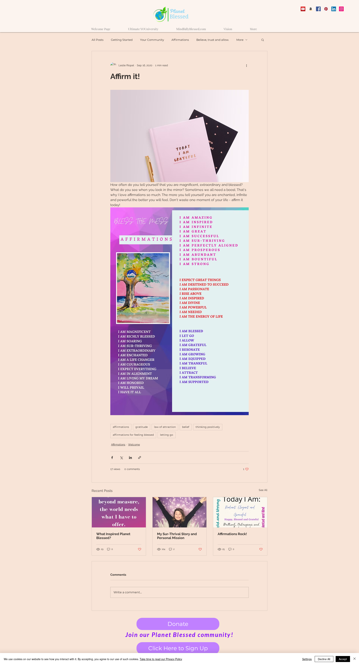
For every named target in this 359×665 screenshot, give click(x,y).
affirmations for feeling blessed (133, 434)
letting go (166, 434)
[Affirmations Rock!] (240, 512)
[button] (262, 39)
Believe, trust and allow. (212, 40)
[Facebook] (318, 9)
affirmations (121, 427)
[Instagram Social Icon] (341, 9)
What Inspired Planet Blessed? (113, 536)
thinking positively (208, 427)
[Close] (354, 659)
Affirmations (180, 40)
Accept (343, 659)
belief (185, 427)
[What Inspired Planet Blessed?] (119, 512)
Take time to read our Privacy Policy (161, 659)
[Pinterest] (326, 9)
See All (263, 490)
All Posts (97, 40)
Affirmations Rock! (232, 534)
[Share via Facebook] (112, 457)
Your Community (152, 40)
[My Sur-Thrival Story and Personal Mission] (180, 512)
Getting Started (122, 40)
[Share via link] (139, 457)
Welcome (134, 444)
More (239, 40)
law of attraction (165, 427)
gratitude (141, 427)
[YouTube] (303, 9)
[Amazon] (310, 9)
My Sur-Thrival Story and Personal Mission (177, 536)
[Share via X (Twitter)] (121, 457)
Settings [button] (307, 659)
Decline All (324, 659)
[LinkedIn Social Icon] (333, 9)
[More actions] (246, 65)
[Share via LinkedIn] (130, 457)
